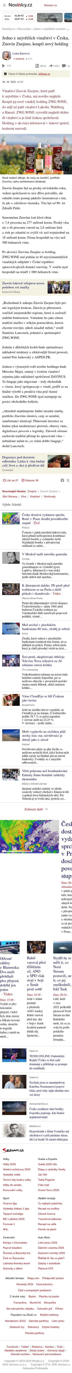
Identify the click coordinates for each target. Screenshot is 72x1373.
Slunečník (35, 1302)
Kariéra (49, 1346)
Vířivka (59, 1308)
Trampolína (20, 1302)
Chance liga (10, 1203)
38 (68, 66)
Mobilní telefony (49, 1314)
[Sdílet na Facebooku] (62, 480)
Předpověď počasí (53, 1278)
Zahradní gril (44, 1308)
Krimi (25, 633)
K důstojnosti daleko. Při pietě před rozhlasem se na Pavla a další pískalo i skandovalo (45, 589)
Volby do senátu (12, 1184)
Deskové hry (17, 1326)
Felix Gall (43, 1184)
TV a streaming (30, 669)
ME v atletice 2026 (14, 1218)
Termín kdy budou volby (17, 1179)
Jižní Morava (9, 496)
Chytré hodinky (50, 1326)
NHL (5, 1229)
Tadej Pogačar (46, 1179)
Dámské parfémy (39, 1320)
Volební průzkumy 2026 (16, 1169)
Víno (23, 496)
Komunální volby (12, 1190)
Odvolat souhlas (20, 1354)
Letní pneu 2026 (47, 1242)
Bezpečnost (28, 705)
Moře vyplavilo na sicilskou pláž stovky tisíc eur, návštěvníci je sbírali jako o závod (44, 735)
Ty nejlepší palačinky (50, 1203)
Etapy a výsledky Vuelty (51, 1169)
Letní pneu (58, 1320)
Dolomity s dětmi (12, 1268)
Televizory (33, 1326)
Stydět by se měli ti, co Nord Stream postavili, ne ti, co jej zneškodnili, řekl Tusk (62, 973)
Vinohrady (50, 496)
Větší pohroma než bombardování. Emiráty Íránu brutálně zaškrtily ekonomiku (45, 775)
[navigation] (4, 5)
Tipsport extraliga (13, 1213)
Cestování (7, 470)
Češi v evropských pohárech (34, 1290)
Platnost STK (45, 1268)
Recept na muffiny (48, 1208)
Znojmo (32, 491)
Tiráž (59, 1346)
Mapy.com (33, 1278)
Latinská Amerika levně (16, 1263)
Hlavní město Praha (32, 598)
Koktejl (25, 744)
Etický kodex (37, 1350)
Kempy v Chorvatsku (15, 1242)
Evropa (26, 559)
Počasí (25, 527)
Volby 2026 (9, 1164)
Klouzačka (50, 1302)
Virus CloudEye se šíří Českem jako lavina (43, 698)
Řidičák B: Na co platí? (51, 1258)
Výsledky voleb (11, 1174)
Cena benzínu (44, 1284)
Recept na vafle (47, 1224)
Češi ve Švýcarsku (13, 1258)
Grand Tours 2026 (48, 1190)
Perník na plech (47, 1229)
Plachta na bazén (49, 1296)
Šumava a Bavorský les (16, 1252)
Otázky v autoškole (49, 1263)
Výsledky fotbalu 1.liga (16, 1208)
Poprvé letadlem (12, 1247)
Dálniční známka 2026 (51, 1247)
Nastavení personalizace (46, 1354)
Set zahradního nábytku (20, 1308)
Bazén (32, 1296)
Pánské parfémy (34, 1333)
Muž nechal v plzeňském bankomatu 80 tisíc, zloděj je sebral (46, 626)
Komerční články (11, 292)
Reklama (37, 1346)
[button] (36, 154)
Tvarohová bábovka (49, 1218)
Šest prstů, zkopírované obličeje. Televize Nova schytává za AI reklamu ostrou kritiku (43, 660)
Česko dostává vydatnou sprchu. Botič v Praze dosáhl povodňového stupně (45, 518)
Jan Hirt (42, 1174)
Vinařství (35, 496)
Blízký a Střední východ (34, 784)
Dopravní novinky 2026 (51, 1252)
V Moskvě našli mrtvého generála (44, 554)
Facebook (12, 1346)
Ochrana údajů (56, 1350)
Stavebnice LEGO (15, 1320)
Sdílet (56, 66)
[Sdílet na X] (68, 480)
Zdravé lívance (46, 1213)
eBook (43, 66)
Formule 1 (9, 1224)
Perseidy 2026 (24, 1284)
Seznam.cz (50, 5)
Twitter (25, 1346)
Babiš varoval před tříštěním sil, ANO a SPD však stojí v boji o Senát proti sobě (36, 973)
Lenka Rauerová (21, 53)
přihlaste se (44, 73)
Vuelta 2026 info (47, 1164)
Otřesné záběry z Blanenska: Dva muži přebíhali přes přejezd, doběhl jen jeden (10, 974)
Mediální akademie (16, 1350)
